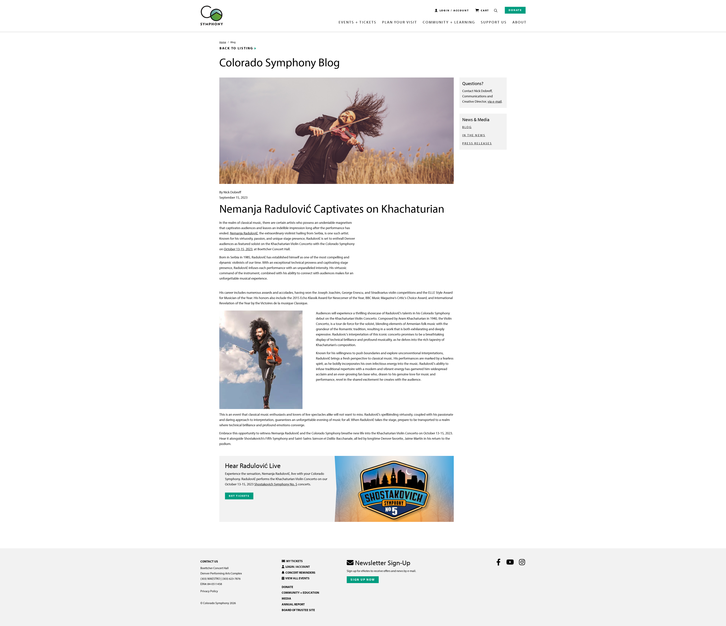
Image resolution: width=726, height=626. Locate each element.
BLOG (467, 127)
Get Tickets (239, 495)
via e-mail (495, 101)
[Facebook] (498, 562)
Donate (515, 10)
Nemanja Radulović (244, 233)
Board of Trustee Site (298, 610)
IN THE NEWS (473, 135)
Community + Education (300, 592)
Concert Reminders (299, 572)
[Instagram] (522, 562)
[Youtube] (510, 562)
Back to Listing (236, 48)
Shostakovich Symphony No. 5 (275, 484)
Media (286, 598)
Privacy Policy (209, 591)
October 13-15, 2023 (238, 249)
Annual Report (293, 604)
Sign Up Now (363, 579)
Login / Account (297, 567)
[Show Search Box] (496, 10)
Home (222, 42)
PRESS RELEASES (477, 143)
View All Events (296, 578)
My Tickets (294, 561)
